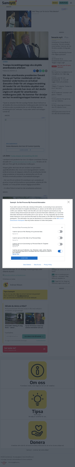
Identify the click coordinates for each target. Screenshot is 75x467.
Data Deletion (27, 264)
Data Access (37, 264)
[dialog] (37, 233)
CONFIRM (24, 258)
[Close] (69, 202)
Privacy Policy (48, 264)
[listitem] (37, 227)
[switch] (60, 231)
